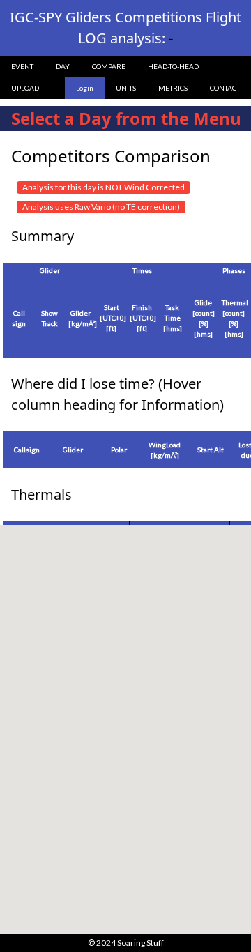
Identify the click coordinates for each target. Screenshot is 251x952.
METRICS (173, 88)
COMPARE (109, 66)
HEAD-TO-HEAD (173, 66)
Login (84, 88)
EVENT (22, 66)
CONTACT (225, 88)
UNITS (126, 88)
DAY (63, 66)
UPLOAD (25, 88)
